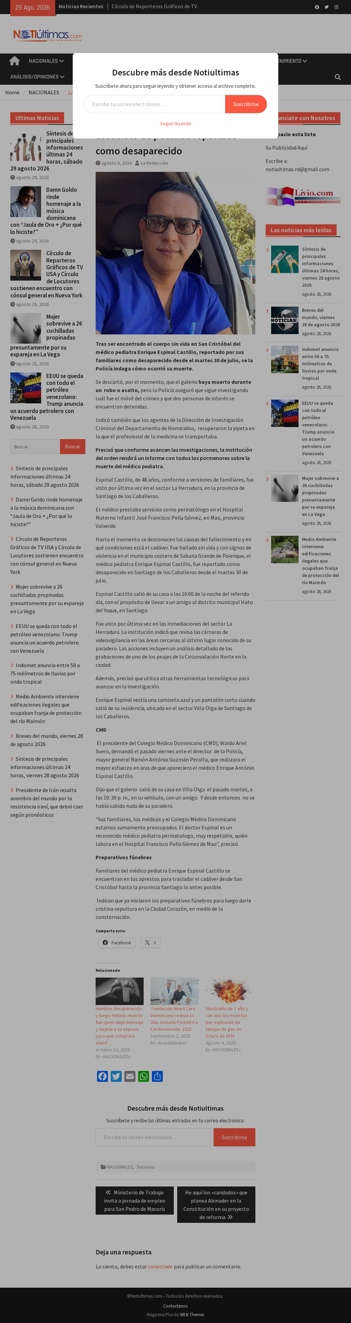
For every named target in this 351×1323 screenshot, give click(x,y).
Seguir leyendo (175, 123)
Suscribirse (246, 104)
